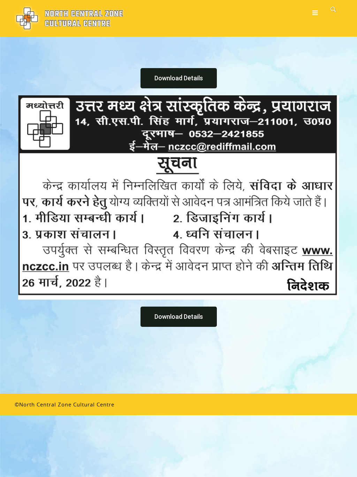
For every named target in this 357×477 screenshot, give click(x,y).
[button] (178, 78)
